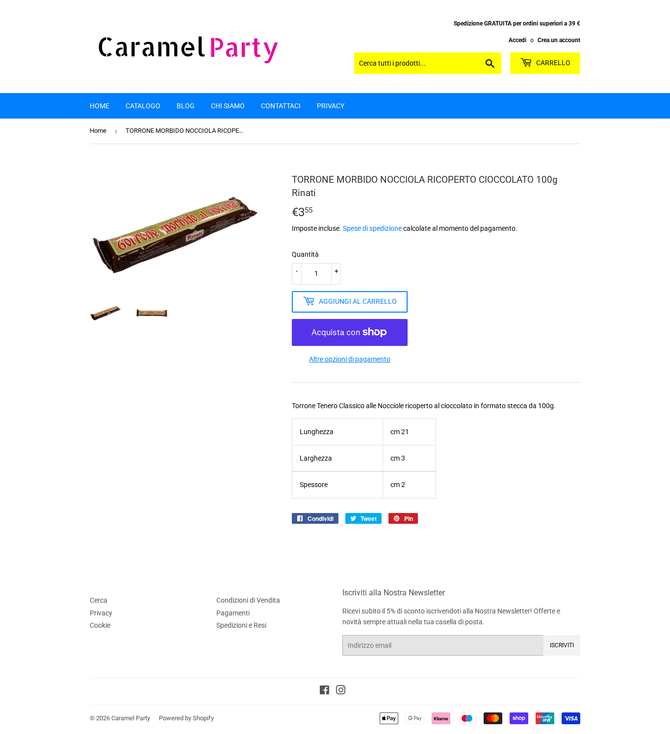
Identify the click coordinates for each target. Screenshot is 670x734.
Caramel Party (130, 718)
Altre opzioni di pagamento (349, 359)
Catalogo (143, 106)
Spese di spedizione (372, 228)
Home (99, 106)
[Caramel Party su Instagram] (341, 691)
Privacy (330, 106)
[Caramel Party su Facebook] (324, 691)
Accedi (517, 40)
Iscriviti (562, 645)
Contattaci (281, 106)
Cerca (98, 600)
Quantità (305, 254)
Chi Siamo (228, 106)
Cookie (100, 625)
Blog (186, 106)
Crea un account (559, 40)
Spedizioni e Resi (241, 625)
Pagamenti (233, 613)
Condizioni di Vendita (248, 600)
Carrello (552, 63)
